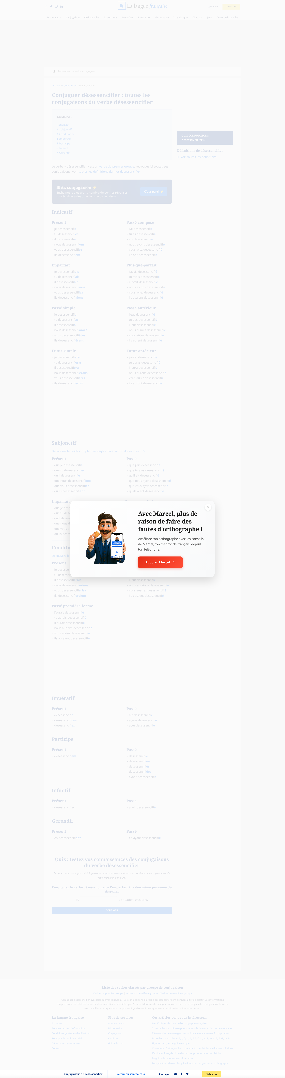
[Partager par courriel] (175, 1074)
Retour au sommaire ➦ (130, 1074)
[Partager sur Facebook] (181, 1074)
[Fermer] (208, 507)
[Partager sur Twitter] (187, 1074)
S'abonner (211, 1074)
